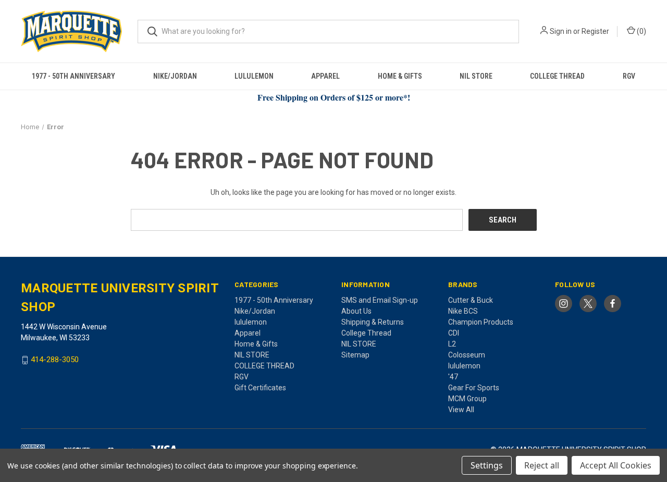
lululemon (254, 76)
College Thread (366, 333)
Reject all (541, 465)
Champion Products (480, 322)
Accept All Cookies (615, 465)
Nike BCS (463, 311)
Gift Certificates (260, 388)
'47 (453, 377)
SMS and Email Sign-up (379, 300)
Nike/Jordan (175, 76)
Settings (487, 465)
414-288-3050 (55, 360)
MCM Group (467, 398)
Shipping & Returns (372, 322)
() (640, 31)
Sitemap (355, 355)
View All (461, 409)
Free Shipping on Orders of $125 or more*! (333, 97)
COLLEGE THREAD (557, 76)
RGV (629, 76)
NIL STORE (476, 76)
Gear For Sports (473, 388)
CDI (453, 333)
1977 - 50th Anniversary (73, 76)
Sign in (561, 31)
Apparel (325, 76)
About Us (356, 311)
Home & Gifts (400, 76)
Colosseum (466, 355)
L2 (452, 344)
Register (595, 31)
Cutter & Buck (470, 300)
